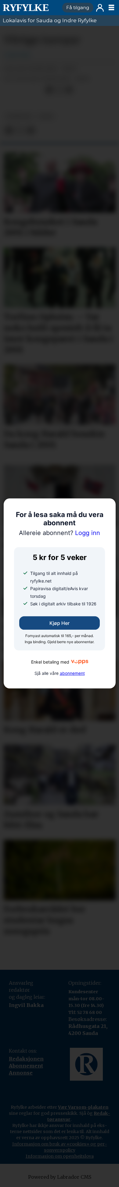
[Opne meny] (111, 7)
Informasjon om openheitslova (60, 1156)
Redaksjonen (26, 1059)
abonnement (72, 673)
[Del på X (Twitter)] (59, 90)
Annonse (21, 1073)
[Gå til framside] (30, 7)
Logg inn (100, 8)
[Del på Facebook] (49, 90)
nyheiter (19, 116)
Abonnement (26, 1066)
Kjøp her (59, 623)
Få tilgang (77, 7)
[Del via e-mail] (69, 90)
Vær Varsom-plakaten (83, 1107)
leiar (46, 116)
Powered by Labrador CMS (59, 1177)
